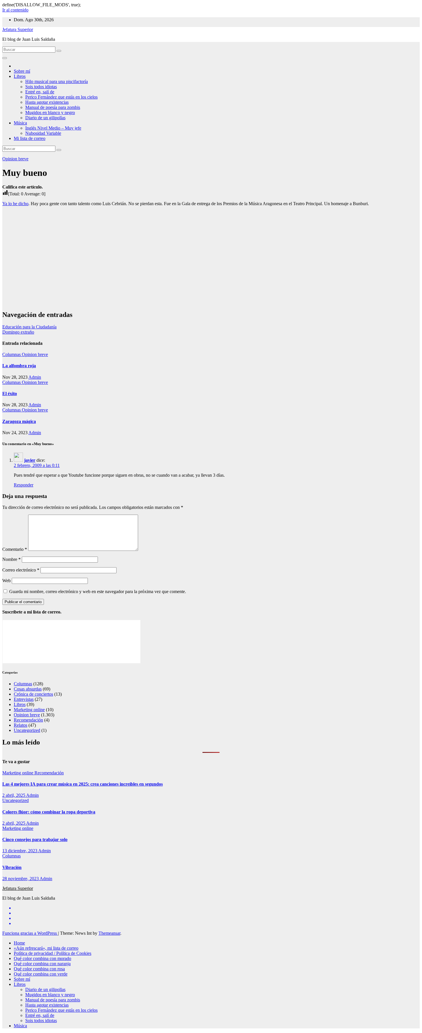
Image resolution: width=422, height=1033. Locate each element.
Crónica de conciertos (33, 694)
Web (6, 580)
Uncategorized (27, 730)
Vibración (12, 867)
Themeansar (109, 933)
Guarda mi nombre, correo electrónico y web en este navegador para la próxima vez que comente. (97, 591)
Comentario (14, 549)
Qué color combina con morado (42, 958)
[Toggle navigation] (4, 58)
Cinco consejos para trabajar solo (34, 839)
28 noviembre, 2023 (21, 878)
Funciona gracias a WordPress (30, 933)
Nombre (11, 559)
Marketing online (29, 709)
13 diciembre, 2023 (20, 850)
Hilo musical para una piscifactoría (56, 81)
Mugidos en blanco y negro (50, 112)
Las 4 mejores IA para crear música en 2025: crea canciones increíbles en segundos (82, 784)
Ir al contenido (15, 9)
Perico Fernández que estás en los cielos (61, 97)
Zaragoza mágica (19, 421)
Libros (20, 76)
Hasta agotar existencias (47, 102)
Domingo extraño (18, 332)
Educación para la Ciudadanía (29, 326)
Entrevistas (24, 699)
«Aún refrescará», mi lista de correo (46, 948)
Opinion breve (15, 158)
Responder (23, 484)
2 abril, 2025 (14, 795)
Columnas (12, 354)
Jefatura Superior (17, 29)
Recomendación (28, 719)
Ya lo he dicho (15, 203)
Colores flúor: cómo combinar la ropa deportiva (48, 811)
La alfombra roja (19, 365)
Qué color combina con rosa (39, 968)
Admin (34, 377)
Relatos (20, 725)
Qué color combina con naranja (42, 963)
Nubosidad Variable (43, 133)
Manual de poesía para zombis (52, 107)
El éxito (9, 393)
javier (29, 460)
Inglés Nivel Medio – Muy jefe (53, 128)
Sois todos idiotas (41, 86)
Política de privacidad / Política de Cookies (52, 953)
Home (19, 942)
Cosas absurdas (28, 688)
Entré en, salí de (39, 91)
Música (20, 122)
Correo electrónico (20, 570)
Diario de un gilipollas (45, 117)
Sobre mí (22, 71)
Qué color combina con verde (40, 974)
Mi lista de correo (29, 138)
